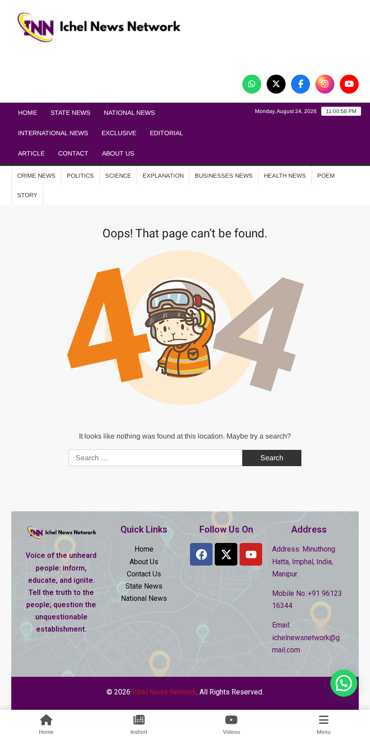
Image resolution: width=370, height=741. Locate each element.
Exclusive (119, 133)
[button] (343, 683)
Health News (285, 175)
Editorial (166, 133)
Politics (80, 175)
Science (118, 175)
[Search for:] (156, 458)
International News (53, 133)
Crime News (36, 175)
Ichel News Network (109, 55)
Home (27, 112)
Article (31, 153)
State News (70, 112)
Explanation (163, 175)
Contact (73, 153)
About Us (118, 153)
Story (27, 195)
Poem (326, 175)
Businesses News (224, 175)
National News (129, 112)
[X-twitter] (226, 554)
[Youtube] (251, 554)
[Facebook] (201, 554)
